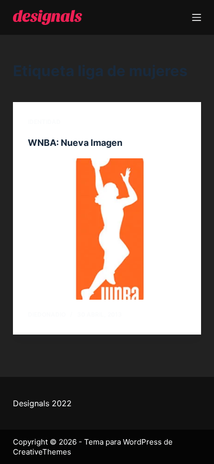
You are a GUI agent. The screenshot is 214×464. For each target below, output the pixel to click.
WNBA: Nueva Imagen (75, 142)
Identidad (44, 121)
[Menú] (196, 17)
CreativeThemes (42, 452)
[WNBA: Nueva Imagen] (107, 229)
